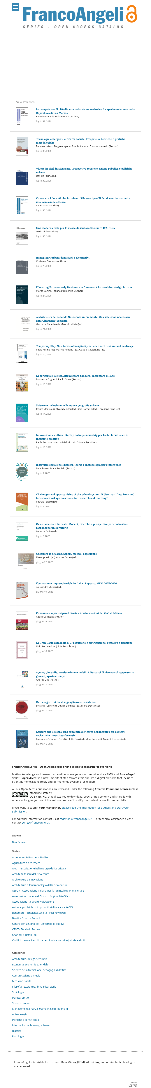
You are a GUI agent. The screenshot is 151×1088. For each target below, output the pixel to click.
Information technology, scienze (30, 1025)
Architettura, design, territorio (29, 959)
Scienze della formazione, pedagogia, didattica (39, 970)
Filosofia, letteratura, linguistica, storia (34, 986)
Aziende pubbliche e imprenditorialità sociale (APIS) (42, 907)
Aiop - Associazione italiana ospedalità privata (39, 868)
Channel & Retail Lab (24, 935)
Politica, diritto (20, 997)
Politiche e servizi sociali (26, 1019)
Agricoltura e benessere (26, 863)
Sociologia (18, 992)
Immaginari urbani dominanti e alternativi (62, 257)
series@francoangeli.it (36, 822)
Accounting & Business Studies (30, 857)
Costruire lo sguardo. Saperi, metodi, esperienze (66, 553)
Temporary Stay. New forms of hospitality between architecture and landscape (85, 346)
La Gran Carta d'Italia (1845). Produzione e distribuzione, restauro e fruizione (84, 642)
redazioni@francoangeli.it (76, 819)
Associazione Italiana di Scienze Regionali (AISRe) (40, 896)
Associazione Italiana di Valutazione (33, 901)
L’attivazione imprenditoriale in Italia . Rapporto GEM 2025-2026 (76, 583)
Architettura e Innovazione (27, 879)
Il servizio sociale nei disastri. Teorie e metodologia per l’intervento (78, 464)
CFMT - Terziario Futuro (26, 929)
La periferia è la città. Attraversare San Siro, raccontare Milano (75, 375)
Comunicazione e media (26, 975)
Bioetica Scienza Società (26, 918)
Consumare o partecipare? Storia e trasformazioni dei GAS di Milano (79, 613)
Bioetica (16, 1031)
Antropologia (19, 1014)
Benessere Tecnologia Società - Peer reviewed (39, 912)
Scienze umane (21, 1003)
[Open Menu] (15, 7)
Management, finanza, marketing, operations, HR (40, 1008)
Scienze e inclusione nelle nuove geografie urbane (67, 405)
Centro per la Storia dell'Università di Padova (38, 923)
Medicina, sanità (21, 981)
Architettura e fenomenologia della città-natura (40, 885)
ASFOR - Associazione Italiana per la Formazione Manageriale (48, 890)
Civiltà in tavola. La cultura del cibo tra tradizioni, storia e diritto (49, 940)
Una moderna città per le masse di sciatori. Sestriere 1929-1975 (75, 228)
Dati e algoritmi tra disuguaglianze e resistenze (66, 702)
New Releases (19, 842)
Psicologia (18, 1036)
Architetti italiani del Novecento (30, 874)
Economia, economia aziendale (30, 964)
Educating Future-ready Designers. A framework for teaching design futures (84, 287)
